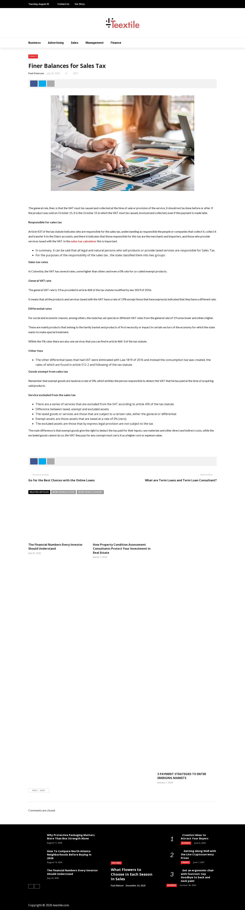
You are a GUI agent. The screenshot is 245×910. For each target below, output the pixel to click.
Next (42, 790)
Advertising (56, 42)
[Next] (37, 886)
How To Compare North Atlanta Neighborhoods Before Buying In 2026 (69, 854)
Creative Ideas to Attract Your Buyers (195, 836)
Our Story (79, 4)
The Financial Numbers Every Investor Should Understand (55, 547)
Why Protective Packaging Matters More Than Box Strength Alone (71, 836)
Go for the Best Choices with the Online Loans (61, 480)
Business (34, 42)
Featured (116, 863)
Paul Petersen (36, 73)
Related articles (39, 492)
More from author (63, 492)
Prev (34, 790)
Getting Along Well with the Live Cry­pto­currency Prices (198, 854)
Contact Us (63, 4)
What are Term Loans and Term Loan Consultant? (181, 480)
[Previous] (31, 886)
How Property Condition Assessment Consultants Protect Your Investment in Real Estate (121, 549)
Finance (116, 42)
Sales (74, 42)
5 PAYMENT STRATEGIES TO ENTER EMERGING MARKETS (181, 776)
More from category (90, 492)
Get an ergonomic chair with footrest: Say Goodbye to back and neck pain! (197, 875)
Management (94, 42)
